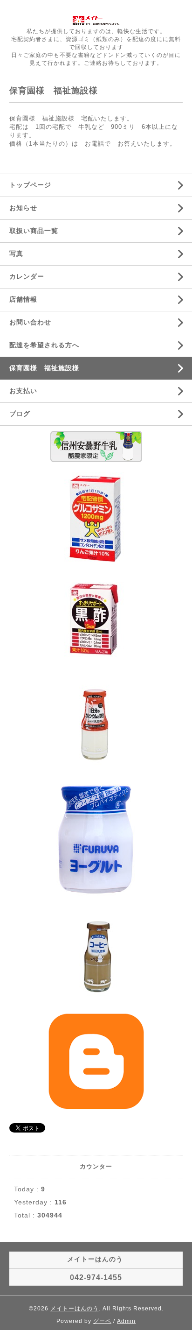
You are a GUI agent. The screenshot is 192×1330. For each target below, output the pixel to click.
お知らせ (23, 207)
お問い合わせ (30, 322)
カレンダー (26, 276)
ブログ (19, 413)
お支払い (23, 390)
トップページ (30, 185)
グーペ (102, 1321)
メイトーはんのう (74, 1308)
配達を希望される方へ (44, 345)
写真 (16, 253)
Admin (126, 1321)
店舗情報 (23, 299)
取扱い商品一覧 (33, 230)
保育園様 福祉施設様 (44, 368)
